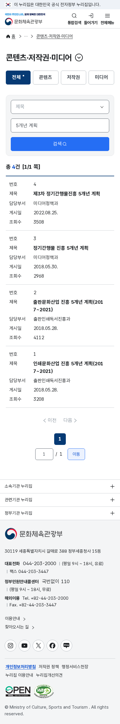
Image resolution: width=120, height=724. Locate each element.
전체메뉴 (107, 22)
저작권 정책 (49, 666)
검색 (57, 144)
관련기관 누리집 (18, 499)
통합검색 (74, 22)
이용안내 (13, 618)
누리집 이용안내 (19, 675)
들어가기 (91, 22)
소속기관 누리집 (18, 486)
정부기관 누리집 (18, 513)
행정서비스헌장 (75, 666)
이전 (52, 420)
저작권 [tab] (76, 79)
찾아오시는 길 (17, 627)
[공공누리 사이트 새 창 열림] (18, 691)
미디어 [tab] (104, 79)
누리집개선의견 (49, 675)
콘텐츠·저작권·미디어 (54, 36)
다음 (67, 420)
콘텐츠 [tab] (48, 79)
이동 (76, 454)
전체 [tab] (21, 79)
